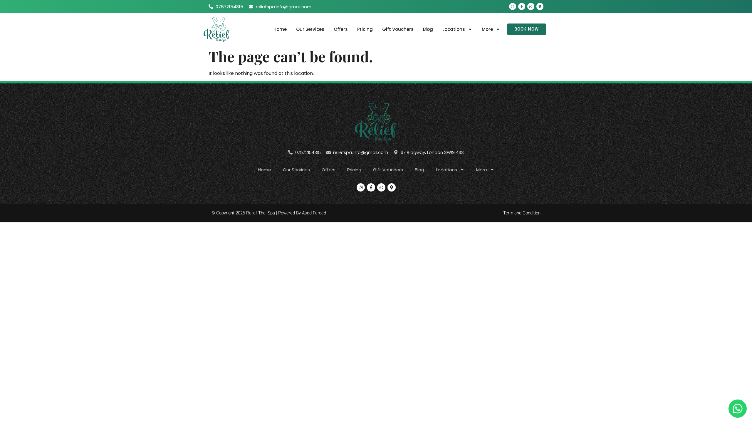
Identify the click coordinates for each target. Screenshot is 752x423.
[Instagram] (512, 6)
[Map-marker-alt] (539, 6)
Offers (341, 29)
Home (280, 29)
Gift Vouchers (398, 29)
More (487, 29)
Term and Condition (521, 213)
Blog (428, 29)
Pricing (365, 29)
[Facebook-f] (521, 6)
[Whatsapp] (530, 6)
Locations (453, 29)
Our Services (310, 29)
